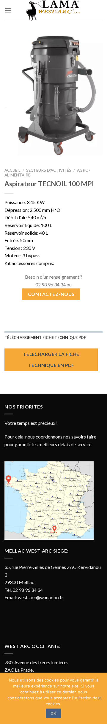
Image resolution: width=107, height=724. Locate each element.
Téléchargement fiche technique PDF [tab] (45, 337)
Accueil (12, 170)
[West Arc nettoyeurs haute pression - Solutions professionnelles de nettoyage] (53, 10)
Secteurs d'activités (48, 170)
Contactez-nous (51, 294)
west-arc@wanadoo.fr (40, 597)
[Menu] (8, 10)
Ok (53, 713)
